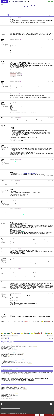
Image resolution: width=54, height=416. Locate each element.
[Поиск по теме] (51, 15)
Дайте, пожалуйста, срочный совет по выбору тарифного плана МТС (12, 388)
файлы (46, 321)
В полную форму (50, 335)
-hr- (39, 321)
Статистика (20, 411)
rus (41, 321)
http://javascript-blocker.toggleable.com (30, 173)
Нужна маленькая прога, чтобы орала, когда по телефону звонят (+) (12, 389)
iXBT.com (3, 413)
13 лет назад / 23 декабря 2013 (15, 293)
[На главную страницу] (4, 1)
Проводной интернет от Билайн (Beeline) (8, 360)
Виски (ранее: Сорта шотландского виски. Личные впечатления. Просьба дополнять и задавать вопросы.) (18, 346)
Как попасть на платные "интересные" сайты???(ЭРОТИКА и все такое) (12, 387)
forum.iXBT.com (21, 413)
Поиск (15, 411)
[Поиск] (46, 1)
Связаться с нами (4, 411)
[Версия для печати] (49, 15)
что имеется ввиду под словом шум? (7, 386)
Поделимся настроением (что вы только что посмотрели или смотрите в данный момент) (15, 362)
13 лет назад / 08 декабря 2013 (15, 39)
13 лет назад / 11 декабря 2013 (15, 93)
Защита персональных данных (19, 411)
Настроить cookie (11, 411)
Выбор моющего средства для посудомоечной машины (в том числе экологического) (15, 363)
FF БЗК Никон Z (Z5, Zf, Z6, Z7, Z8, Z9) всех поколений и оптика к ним (12, 353)
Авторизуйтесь (3, 335)
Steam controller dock (6, 369)
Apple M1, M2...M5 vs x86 (5, 342)
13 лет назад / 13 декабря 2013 (15, 208)
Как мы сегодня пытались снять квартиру (8, 393)
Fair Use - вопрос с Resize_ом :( (6, 390)
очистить (48, 321)
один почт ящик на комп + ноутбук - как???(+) (9, 395)
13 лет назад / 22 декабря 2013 (15, 238)
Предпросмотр (14, 335)
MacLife (2, 4)
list (30, 321)
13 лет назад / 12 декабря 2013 (15, 159)
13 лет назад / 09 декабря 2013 (15, 81)
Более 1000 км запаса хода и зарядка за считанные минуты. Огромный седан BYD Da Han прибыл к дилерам (18, 380)
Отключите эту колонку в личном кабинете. (7, 398)
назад (6, 14)
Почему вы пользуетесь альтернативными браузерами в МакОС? (18, 6)
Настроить (42, 414)
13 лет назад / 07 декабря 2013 (15, 17)
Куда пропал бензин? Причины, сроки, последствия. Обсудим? (11, 354)
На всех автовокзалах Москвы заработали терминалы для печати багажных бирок (14, 381)
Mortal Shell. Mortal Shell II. (6, 356)
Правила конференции (10, 411)
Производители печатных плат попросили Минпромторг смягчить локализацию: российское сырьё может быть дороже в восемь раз (22, 377)
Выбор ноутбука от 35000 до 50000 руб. (8, 349)
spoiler (19, 321)
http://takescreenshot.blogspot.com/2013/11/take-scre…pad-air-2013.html (23, 215)
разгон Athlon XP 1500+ (5, 396)
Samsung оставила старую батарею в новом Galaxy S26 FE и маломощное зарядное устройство (16, 373)
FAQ (17, 411)
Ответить (51, 17)
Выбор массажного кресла (6, 347)
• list (29, 321)
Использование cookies (4, 411)
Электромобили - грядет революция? (7, 348)
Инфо (49, 17)
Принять (36, 414)
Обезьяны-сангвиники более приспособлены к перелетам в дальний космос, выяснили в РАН (16, 374)
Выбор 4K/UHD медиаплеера (6, 361)
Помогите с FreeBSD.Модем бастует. (7, 394)
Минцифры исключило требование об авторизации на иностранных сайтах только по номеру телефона (18, 379)
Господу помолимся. (5, 355)
